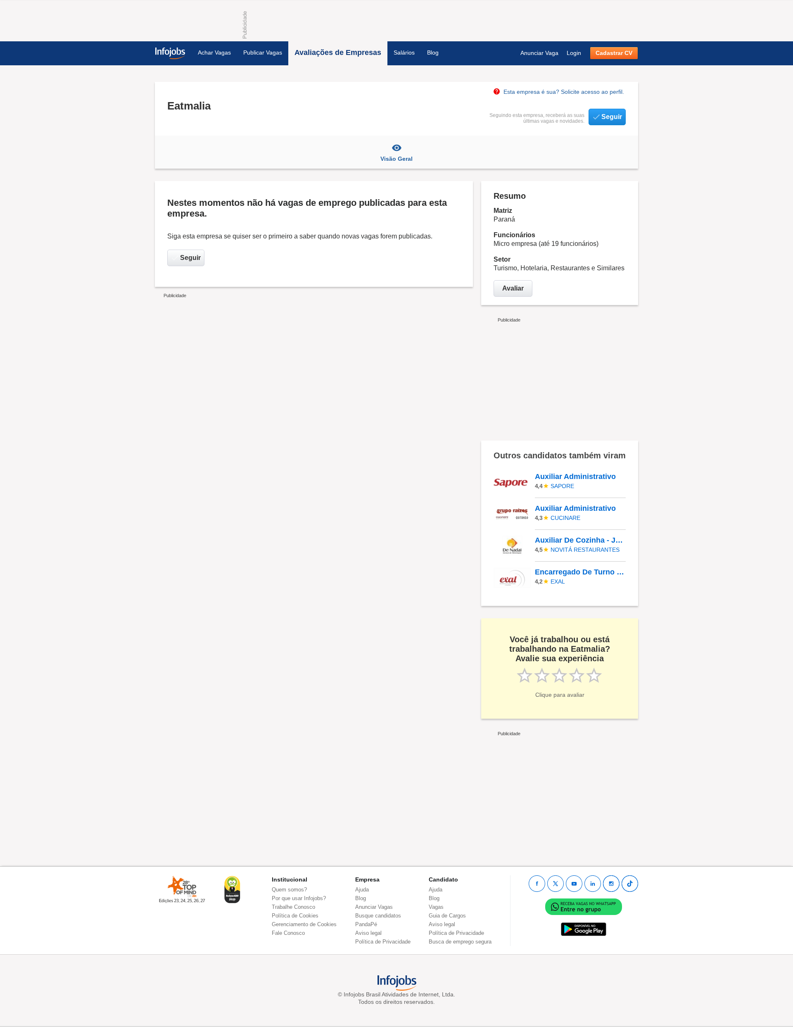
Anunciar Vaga (539, 53)
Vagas (436, 907)
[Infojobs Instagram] (611, 883)
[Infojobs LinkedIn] (592, 883)
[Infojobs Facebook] (537, 883)
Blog (433, 52)
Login (574, 53)
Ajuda (362, 889)
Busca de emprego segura (460, 942)
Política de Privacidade (383, 942)
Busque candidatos (378, 916)
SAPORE (562, 486)
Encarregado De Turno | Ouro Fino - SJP (580, 572)
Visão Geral (396, 158)
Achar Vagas (214, 52)
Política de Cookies (295, 916)
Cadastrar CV (614, 53)
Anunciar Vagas (374, 907)
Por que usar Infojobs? (299, 898)
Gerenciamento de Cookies (304, 924)
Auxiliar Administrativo (575, 476)
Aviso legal (368, 933)
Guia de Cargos (447, 916)
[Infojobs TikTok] (630, 883)
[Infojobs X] (555, 883)
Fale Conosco (288, 933)
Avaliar (513, 288)
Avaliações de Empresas (337, 52)
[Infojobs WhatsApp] (583, 906)
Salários (404, 52)
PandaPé (366, 924)
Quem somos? (289, 889)
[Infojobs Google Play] (583, 929)
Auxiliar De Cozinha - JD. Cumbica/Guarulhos (580, 540)
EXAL (558, 581)
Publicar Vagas (262, 52)
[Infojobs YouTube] (574, 883)
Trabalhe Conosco (293, 907)
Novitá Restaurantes (585, 549)
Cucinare (565, 518)
